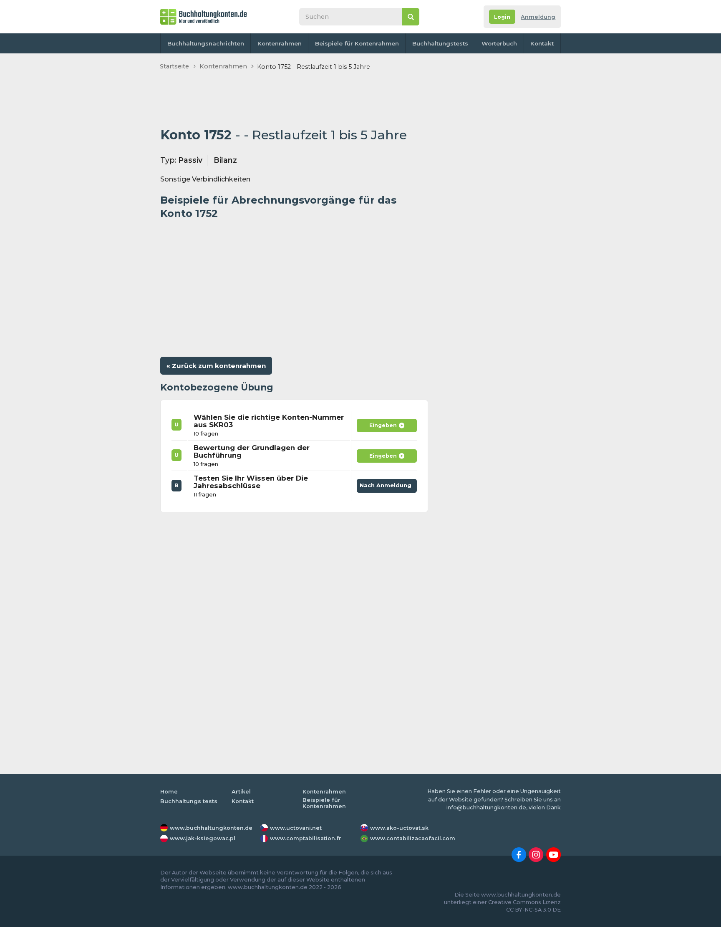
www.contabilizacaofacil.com (412, 838)
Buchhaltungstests (440, 43)
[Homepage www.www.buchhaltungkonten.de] (203, 16)
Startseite (174, 66)
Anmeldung (538, 17)
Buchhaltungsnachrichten (205, 43)
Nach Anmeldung (387, 484)
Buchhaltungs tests (188, 801)
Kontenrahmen (279, 43)
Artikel (241, 791)
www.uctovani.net (296, 828)
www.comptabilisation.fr (305, 838)
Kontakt (542, 43)
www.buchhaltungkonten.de (211, 828)
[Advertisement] (294, 99)
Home (169, 791)
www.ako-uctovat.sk (399, 828)
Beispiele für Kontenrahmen (357, 43)
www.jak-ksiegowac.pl (202, 838)
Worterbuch (499, 43)
